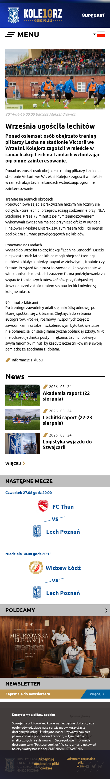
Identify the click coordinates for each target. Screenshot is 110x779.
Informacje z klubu (27, 360)
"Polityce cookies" (47, 745)
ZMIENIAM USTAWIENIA (65, 749)
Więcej (13, 463)
